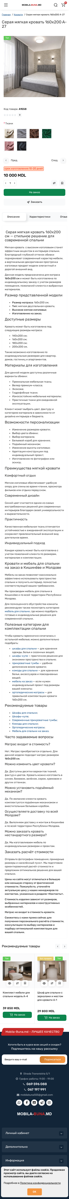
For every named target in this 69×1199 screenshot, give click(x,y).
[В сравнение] (17, 983)
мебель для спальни (17, 611)
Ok (34, 1191)
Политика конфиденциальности (40, 1183)
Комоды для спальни (25, 723)
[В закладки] (25, 983)
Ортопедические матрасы (28, 727)
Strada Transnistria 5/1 (36, 1073)
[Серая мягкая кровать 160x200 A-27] (34, 66)
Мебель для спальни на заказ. (30, 731)
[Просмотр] (9, 983)
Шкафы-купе (20, 716)
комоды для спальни (25, 670)
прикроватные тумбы (25, 663)
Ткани (9, 123)
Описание (13, 216)
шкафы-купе (20, 655)
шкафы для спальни (24, 648)
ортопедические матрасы (28, 692)
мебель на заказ (22, 681)
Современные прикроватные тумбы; (35, 720)
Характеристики (39, 216)
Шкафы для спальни (24, 712)
